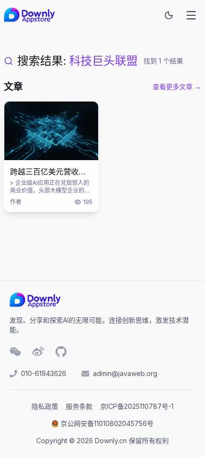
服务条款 (79, 406)
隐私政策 (44, 406)
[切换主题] (168, 15)
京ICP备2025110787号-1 (137, 406)
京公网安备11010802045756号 (107, 423)
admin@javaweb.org (125, 373)
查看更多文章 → (177, 86)
